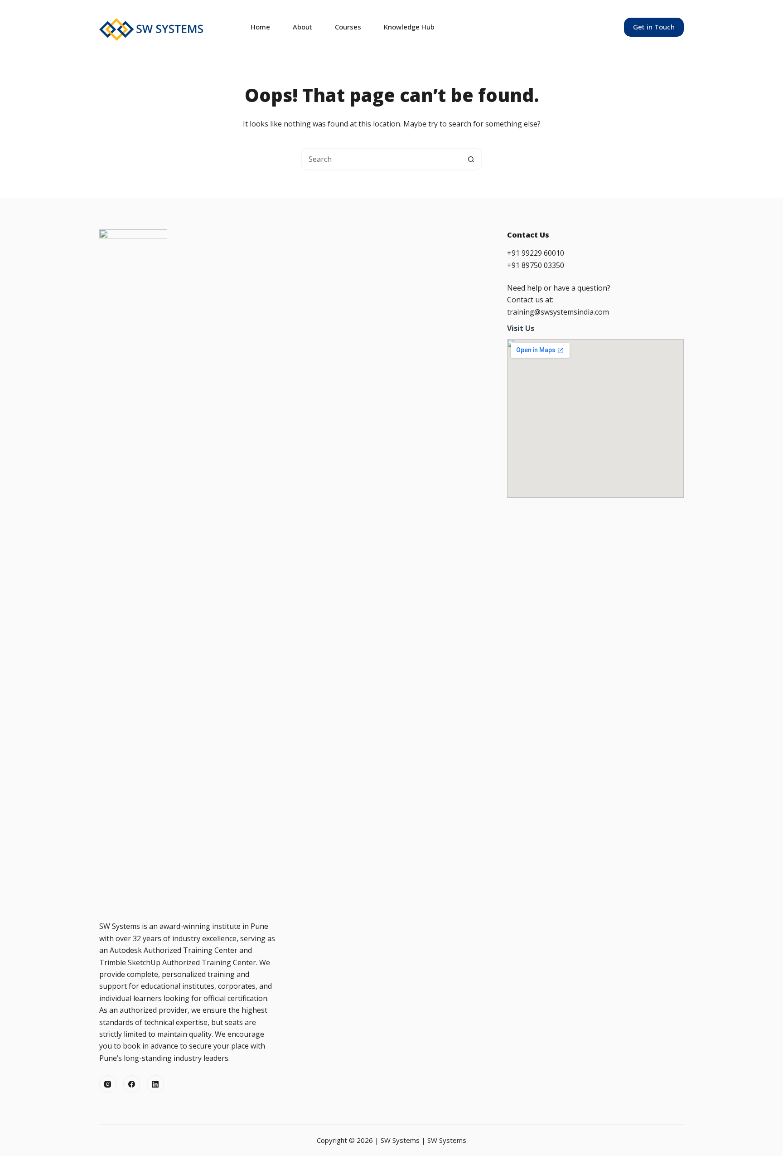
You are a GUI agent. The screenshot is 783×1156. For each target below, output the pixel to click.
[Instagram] (107, 1084)
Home (260, 26)
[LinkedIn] (155, 1084)
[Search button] (470, 159)
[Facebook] (131, 1084)
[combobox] (381, 159)
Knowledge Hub (409, 26)
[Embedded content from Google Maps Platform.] (595, 418)
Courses (348, 26)
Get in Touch (654, 26)
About (302, 26)
